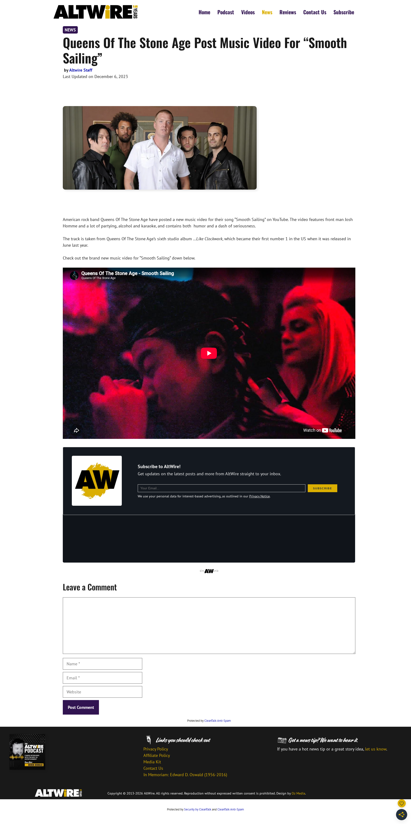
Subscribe (343, 12)
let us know (375, 749)
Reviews (287, 12)
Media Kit (152, 762)
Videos (248, 12)
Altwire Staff (80, 70)
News (267, 12)
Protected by (209, 721)
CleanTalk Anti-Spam (217, 721)
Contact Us (314, 12)
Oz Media (298, 793)
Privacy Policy (155, 749)
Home (204, 12)
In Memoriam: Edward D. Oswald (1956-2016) (185, 774)
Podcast (225, 12)
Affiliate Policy (156, 755)
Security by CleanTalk (197, 809)
